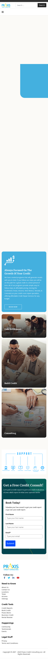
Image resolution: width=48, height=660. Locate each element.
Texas (4, 594)
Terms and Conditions (10, 643)
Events (4, 631)
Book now (13, 307)
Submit (10, 543)
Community (6, 627)
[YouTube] (18, 577)
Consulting (10, 433)
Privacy (4, 641)
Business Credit (7, 615)
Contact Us (6, 590)
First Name (10, 514)
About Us (5, 587)
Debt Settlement (12, 329)
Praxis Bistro (6, 613)
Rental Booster (7, 617)
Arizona (4, 596)
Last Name (10, 524)
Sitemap (5, 599)
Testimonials (6, 629)
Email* (8, 533)
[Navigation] (3, 12)
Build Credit (10, 383)
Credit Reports (7, 608)
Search (42, 5)
